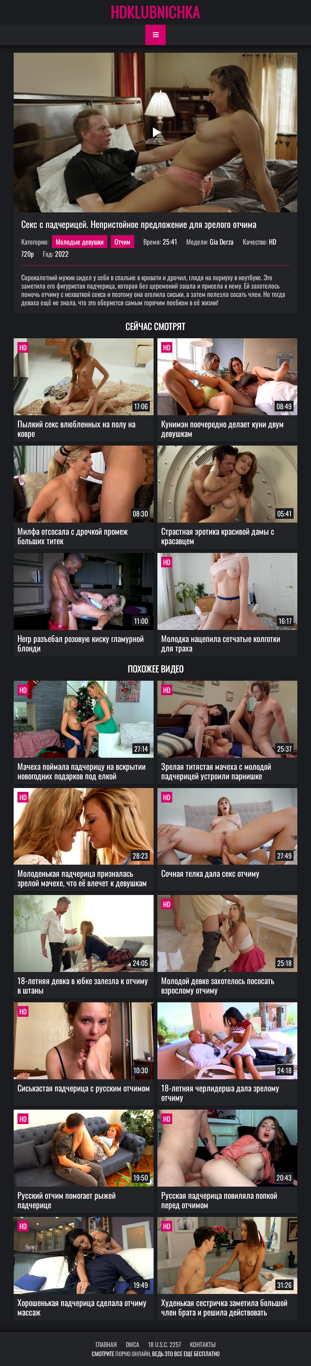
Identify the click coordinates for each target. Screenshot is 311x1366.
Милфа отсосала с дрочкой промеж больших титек (72, 535)
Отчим (122, 242)
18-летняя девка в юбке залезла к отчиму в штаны (82, 985)
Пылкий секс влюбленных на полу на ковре (76, 428)
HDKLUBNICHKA (155, 11)
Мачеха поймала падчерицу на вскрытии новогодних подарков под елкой (81, 771)
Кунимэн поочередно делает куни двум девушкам (222, 428)
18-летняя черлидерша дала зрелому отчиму (220, 1092)
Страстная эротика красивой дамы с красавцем (217, 535)
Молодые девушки (80, 242)
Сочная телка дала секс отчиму (210, 873)
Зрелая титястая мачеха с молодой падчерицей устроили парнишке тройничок (216, 771)
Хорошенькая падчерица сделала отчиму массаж (81, 1307)
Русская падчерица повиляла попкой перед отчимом (219, 1200)
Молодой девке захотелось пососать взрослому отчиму (217, 985)
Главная (106, 1344)
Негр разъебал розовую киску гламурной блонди (80, 643)
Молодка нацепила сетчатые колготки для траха (220, 643)
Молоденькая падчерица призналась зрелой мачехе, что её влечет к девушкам (82, 878)
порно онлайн (132, 1353)
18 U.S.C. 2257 (164, 1344)
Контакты (203, 1344)
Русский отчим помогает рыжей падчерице (66, 1200)
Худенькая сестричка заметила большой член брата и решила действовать (224, 1307)
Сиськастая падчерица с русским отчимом (83, 1088)
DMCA (132, 1344)
